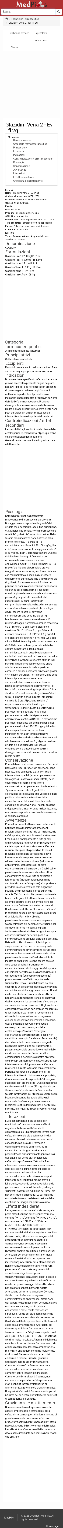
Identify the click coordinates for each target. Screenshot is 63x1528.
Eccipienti (18, 151)
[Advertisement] (31, 84)
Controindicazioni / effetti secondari (33, 158)
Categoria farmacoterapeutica (30, 143)
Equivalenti (41, 33)
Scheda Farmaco (19, 33)
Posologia (18, 162)
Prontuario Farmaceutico (25, 19)
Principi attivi (20, 147)
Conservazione (21, 166)
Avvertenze (19, 169)
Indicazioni (19, 155)
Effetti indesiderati (23, 177)
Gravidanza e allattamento (28, 180)
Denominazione (22, 140)
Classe (14, 47)
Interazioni (41, 40)
